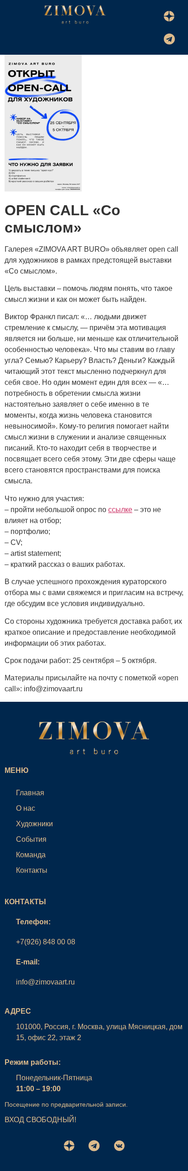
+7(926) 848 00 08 (45, 942)
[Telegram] (169, 38)
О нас (25, 808)
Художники (34, 824)
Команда (31, 855)
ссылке (120, 509)
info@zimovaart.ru (45, 982)
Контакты (31, 870)
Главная (30, 793)
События (31, 839)
